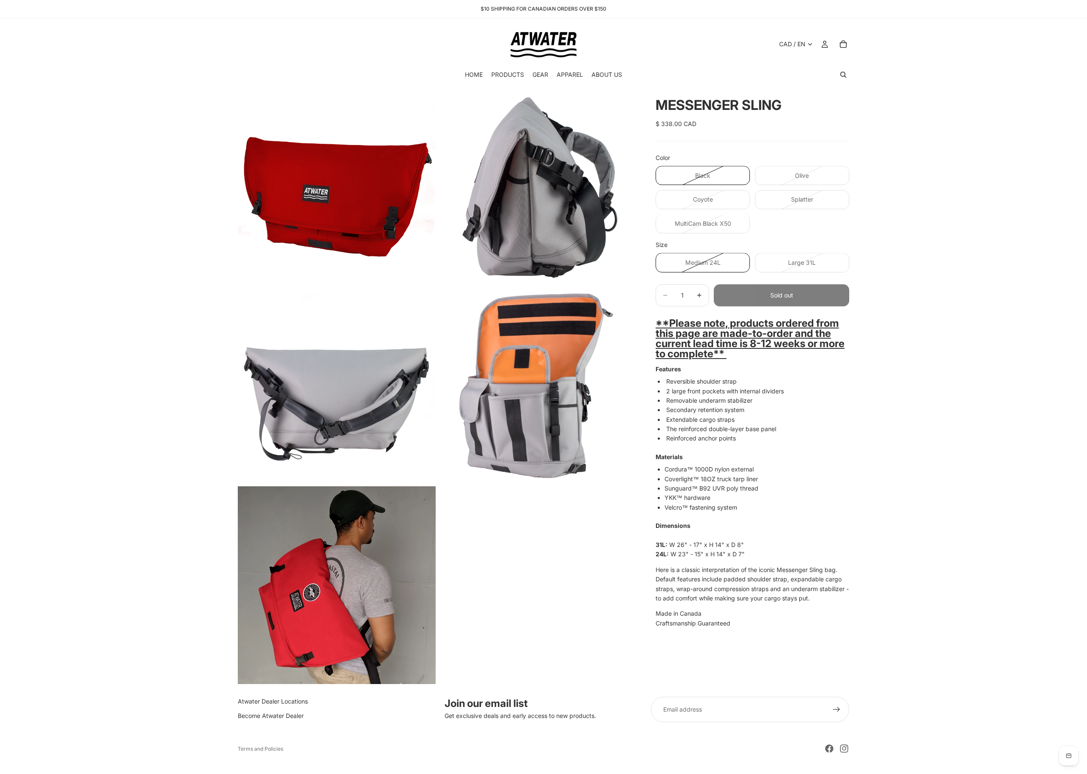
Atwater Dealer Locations (273, 701)
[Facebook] (829, 748)
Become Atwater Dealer (271, 716)
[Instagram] (844, 748)
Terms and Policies (260, 749)
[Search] (843, 74)
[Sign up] (836, 709)
